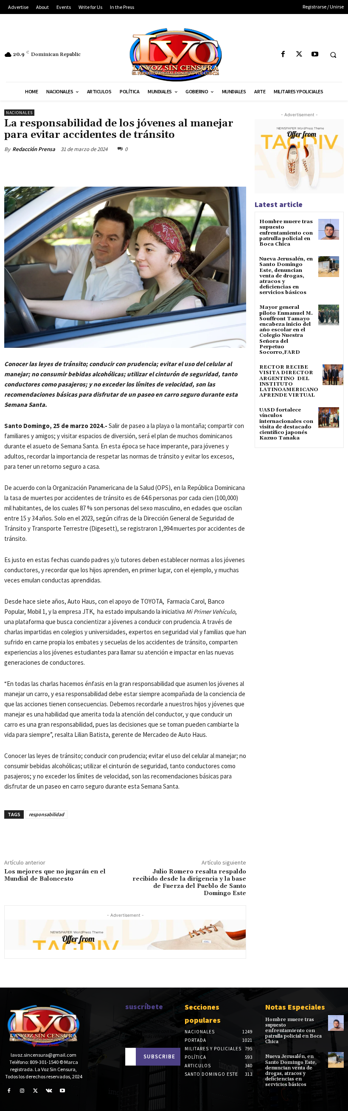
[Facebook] (283, 54)
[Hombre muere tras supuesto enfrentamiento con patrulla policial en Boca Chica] (328, 229)
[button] (333, 54)
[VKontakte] (49, 1091)
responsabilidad (46, 814)
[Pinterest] (104, 168)
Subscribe (159, 1056)
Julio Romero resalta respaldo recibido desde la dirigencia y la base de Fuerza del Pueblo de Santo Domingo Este (189, 882)
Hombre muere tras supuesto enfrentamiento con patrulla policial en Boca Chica (286, 232)
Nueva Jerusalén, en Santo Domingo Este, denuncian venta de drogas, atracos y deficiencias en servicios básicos (286, 276)
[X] (299, 54)
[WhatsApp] (123, 168)
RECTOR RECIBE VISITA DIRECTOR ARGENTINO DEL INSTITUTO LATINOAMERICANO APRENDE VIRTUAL (288, 381)
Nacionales (19, 112)
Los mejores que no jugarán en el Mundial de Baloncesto (55, 875)
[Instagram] (22, 1091)
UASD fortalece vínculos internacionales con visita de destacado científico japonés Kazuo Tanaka (286, 424)
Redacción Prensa (33, 149)
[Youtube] (314, 54)
